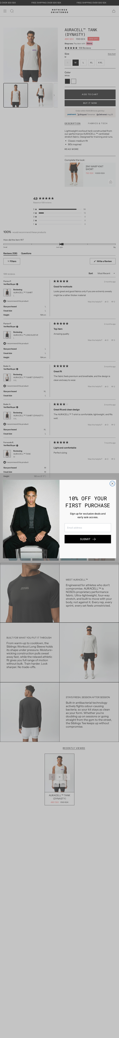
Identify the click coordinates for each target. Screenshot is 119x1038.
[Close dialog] (112, 483)
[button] (88, 539)
